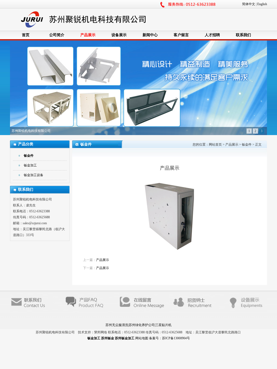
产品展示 (87, 35)
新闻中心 (150, 35)
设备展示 (119, 35)
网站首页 (215, 144)
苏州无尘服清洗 (116, 325)
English (262, 4)
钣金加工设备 (33, 175)
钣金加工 (30, 165)
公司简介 (56, 35)
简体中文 (248, 4)
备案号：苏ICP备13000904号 (169, 338)
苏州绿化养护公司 (142, 325)
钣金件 (29, 155)
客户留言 (181, 35)
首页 (25, 35)
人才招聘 (212, 35)
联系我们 (243, 35)
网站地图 (142, 338)
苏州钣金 (108, 338)
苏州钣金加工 (125, 338)
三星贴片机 (163, 325)
